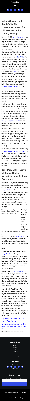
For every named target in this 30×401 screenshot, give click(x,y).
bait (14, 71)
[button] (8, 10)
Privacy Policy (15, 368)
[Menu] (15, 5)
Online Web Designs (19, 398)
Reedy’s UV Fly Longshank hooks (13, 151)
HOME (15, 345)
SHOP (15, 349)
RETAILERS (15, 351)
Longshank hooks (18, 37)
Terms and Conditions (15, 370)
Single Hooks (6, 254)
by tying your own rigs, (19, 271)
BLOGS (15, 347)
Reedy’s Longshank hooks (10, 121)
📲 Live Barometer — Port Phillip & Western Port (15, 356)
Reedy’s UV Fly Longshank (11, 86)
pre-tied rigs (8, 190)
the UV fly (20, 57)
